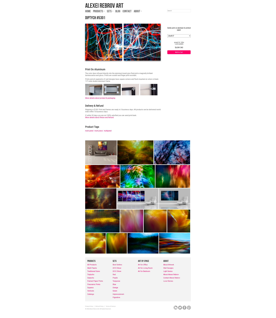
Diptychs (90, 278)
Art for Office (143, 265)
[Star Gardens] (100, 198)
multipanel (108, 131)
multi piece (98, 131)
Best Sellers (117, 265)
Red (114, 274)
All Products (92, 265)
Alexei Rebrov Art (104, 6)
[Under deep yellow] (135, 152)
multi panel (89, 131)
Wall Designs (168, 268)
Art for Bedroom (144, 271)
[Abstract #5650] (174, 243)
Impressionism (118, 294)
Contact (127, 11)
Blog (117, 11)
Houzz (176, 308)
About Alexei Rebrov (171, 274)
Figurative (116, 297)
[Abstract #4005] (142, 243)
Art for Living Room (145, 268)
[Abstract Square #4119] (116, 243)
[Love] (101, 152)
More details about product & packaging (100, 98)
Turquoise (116, 281)
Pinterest (189, 308)
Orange (115, 288)
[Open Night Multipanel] (137, 198)
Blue (114, 284)
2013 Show (117, 268)
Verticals (90, 291)
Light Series (167, 271)
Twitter (180, 308)
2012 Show (117, 271)
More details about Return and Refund (99, 117)
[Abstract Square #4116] (155, 221)
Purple (115, 278)
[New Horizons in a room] (174, 198)
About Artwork (168, 265)
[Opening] (172, 152)
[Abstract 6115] (137, 176)
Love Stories (168, 281)
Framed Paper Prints (95, 281)
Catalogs (90, 294)
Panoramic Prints (93, 284)
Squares (90, 288)
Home (88, 11)
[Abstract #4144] (102, 221)
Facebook (184, 308)
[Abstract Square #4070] (131, 221)
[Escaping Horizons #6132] (102, 176)
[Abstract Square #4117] (178, 221)
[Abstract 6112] (172, 176)
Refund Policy (99, 306)
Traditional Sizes (93, 271)
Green (115, 291)
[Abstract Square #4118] (95, 243)
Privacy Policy (89, 306)
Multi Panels (92, 268)
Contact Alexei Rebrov (171, 278)
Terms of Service (111, 306)
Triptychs (90, 274)
